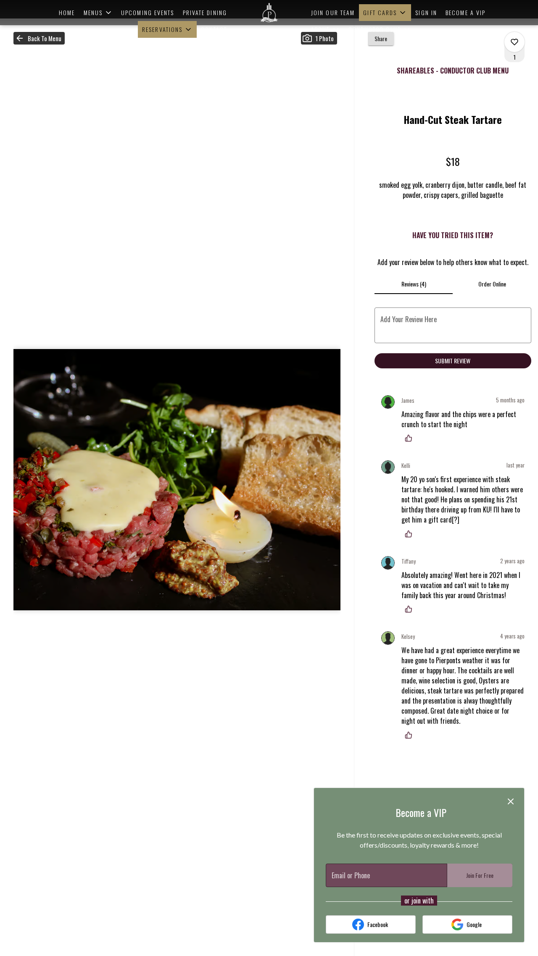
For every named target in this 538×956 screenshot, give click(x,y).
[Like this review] (410, 438)
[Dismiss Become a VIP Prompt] (511, 801)
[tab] (413, 284)
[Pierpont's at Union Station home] (269, 12)
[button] (98, 12)
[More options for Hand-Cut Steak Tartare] (514, 42)
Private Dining (205, 12)
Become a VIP (465, 12)
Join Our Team (333, 12)
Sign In (426, 12)
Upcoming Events (147, 12)
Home (67, 12)
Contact (214, 29)
